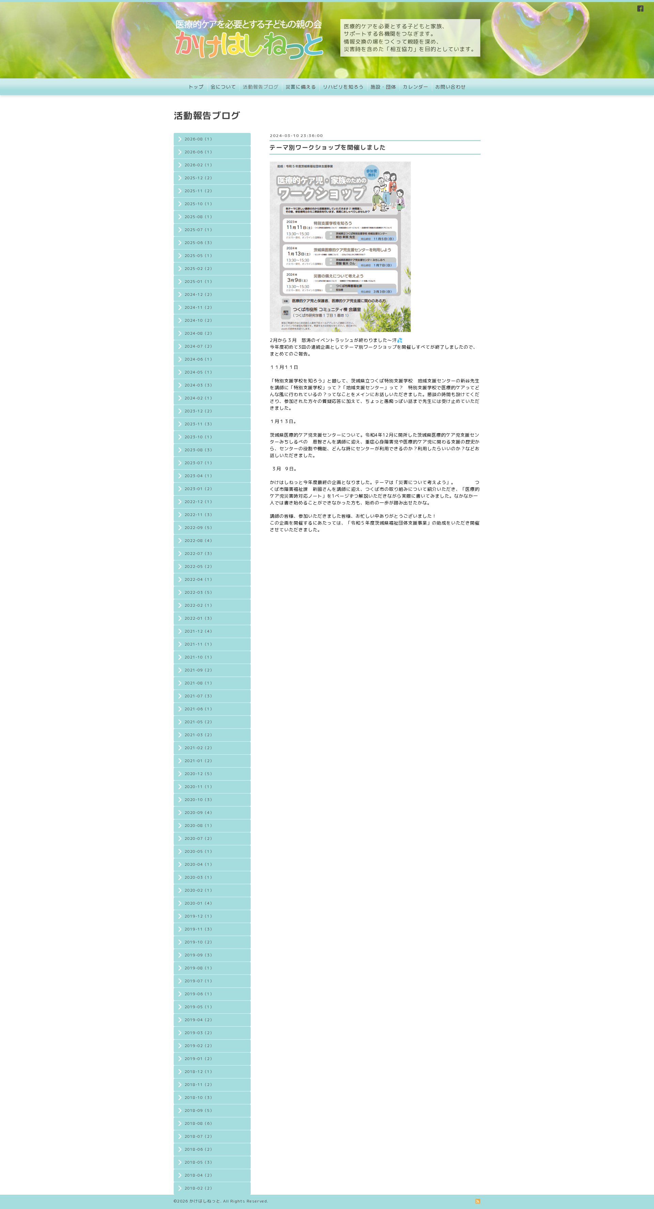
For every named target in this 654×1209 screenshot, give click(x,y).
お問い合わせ (450, 87)
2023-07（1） (199, 463)
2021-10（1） (199, 657)
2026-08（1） (199, 139)
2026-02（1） (199, 165)
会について (223, 87)
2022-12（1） (199, 501)
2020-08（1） (199, 825)
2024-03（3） (199, 385)
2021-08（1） (199, 683)
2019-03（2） (199, 1033)
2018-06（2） (199, 1149)
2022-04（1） (199, 579)
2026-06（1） (199, 152)
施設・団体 (383, 87)
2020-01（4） (199, 903)
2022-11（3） (199, 514)
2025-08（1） (199, 217)
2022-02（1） (199, 605)
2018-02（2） (199, 1188)
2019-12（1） (199, 916)
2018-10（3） (199, 1097)
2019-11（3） (199, 929)
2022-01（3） (199, 618)
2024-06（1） (199, 359)
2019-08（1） (199, 968)
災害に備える (300, 87)
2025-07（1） (199, 229)
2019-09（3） (199, 955)
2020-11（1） (199, 786)
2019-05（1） (199, 1007)
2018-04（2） (199, 1175)
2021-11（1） (199, 644)
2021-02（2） (199, 748)
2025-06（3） (199, 242)
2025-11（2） (199, 191)
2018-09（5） (199, 1110)
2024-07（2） (199, 346)
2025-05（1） (199, 255)
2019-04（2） (199, 1020)
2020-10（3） (199, 799)
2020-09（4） (199, 812)
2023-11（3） (199, 424)
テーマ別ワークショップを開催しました (327, 147)
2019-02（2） (199, 1045)
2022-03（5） (199, 592)
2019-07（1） (199, 981)
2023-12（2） (199, 411)
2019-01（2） (199, 1058)
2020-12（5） (199, 773)
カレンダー (416, 87)
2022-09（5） (199, 527)
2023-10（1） (199, 437)
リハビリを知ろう (343, 87)
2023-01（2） (199, 489)
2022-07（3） (199, 553)
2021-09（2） (199, 670)
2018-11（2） (199, 1084)
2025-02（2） (199, 268)
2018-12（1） (199, 1071)
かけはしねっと (204, 1201)
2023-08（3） (199, 450)
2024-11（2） (199, 307)
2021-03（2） (199, 735)
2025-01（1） (199, 281)
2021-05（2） (199, 722)
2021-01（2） (199, 761)
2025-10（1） (199, 204)
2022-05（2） (199, 566)
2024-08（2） (199, 333)
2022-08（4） (199, 540)
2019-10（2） (199, 942)
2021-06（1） (199, 709)
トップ (196, 87)
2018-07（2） (199, 1136)
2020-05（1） (199, 851)
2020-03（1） (199, 877)
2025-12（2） (199, 178)
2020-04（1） (199, 864)
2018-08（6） (199, 1123)
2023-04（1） (199, 476)
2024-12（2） (199, 294)
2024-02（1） (199, 398)
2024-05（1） (199, 372)
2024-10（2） (199, 320)
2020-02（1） (199, 890)
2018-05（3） (199, 1162)
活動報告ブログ (261, 87)
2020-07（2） (199, 838)
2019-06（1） (199, 994)
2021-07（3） (199, 696)
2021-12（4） (199, 631)
